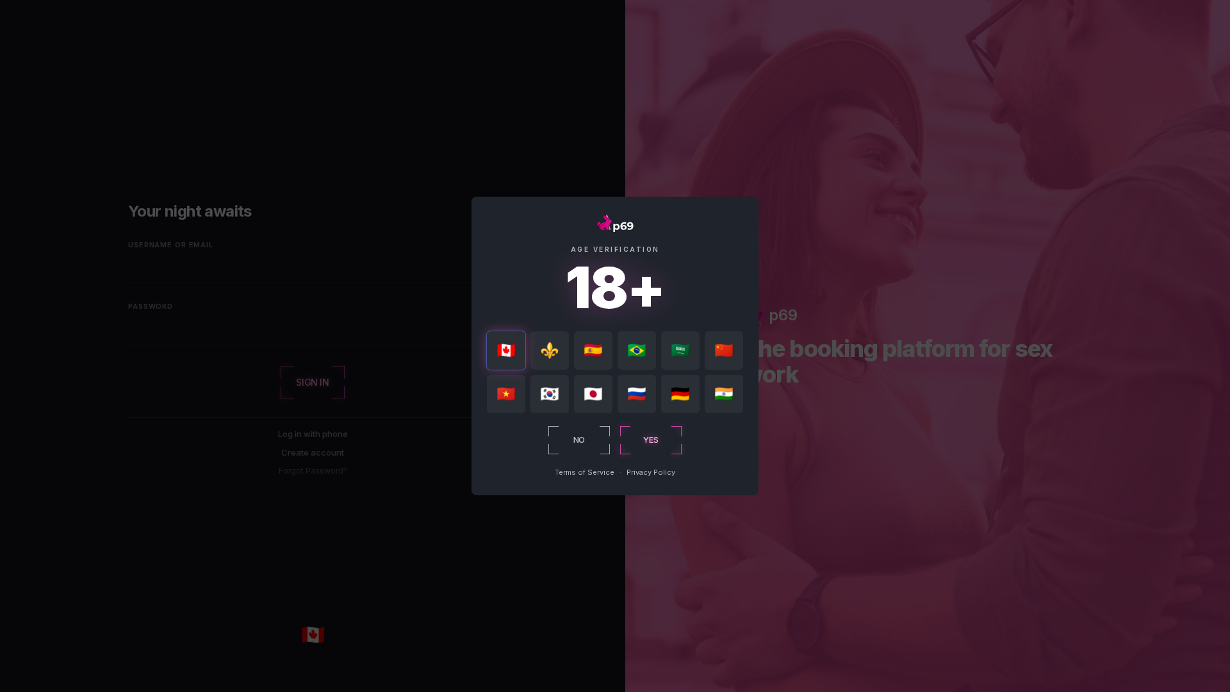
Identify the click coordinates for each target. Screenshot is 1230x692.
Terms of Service (584, 472)
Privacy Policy (651, 472)
